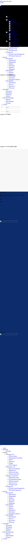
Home (4, 14)
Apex (11, 508)
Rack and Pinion (14, 40)
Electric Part (10, 20)
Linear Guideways (15, 34)
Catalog (9, 91)
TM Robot (13, 82)
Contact (5, 104)
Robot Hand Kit (14, 47)
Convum (12, 86)
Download (5, 89)
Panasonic (13, 60)
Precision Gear (14, 38)
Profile (9, 17)
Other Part (10, 52)
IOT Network (13, 31)
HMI (11, 29)
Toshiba (12, 65)
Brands (5, 57)
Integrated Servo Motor (16, 23)
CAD (8, 96)
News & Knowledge (8, 98)
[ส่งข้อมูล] (6, 113)
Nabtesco (13, 76)
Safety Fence (13, 50)
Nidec (12, 64)
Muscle (12, 67)
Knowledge (10, 101)
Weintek (12, 69)
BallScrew (13, 36)
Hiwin (12, 72)
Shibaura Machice (15, 79)
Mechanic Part (11, 32)
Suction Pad (13, 48)
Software (9, 93)
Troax (11, 84)
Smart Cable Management (17, 54)
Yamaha (12, 77)
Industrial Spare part (15, 56)
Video (9, 103)
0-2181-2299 (6, 198)
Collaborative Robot (15, 45)
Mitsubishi (13, 62)
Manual (9, 94)
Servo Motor (13, 22)
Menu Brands (9, 58)
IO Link (12, 88)
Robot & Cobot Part (12, 475)
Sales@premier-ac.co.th (9, 199)
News (9, 99)
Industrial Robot (14, 43)
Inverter (12, 27)
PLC (11, 25)
